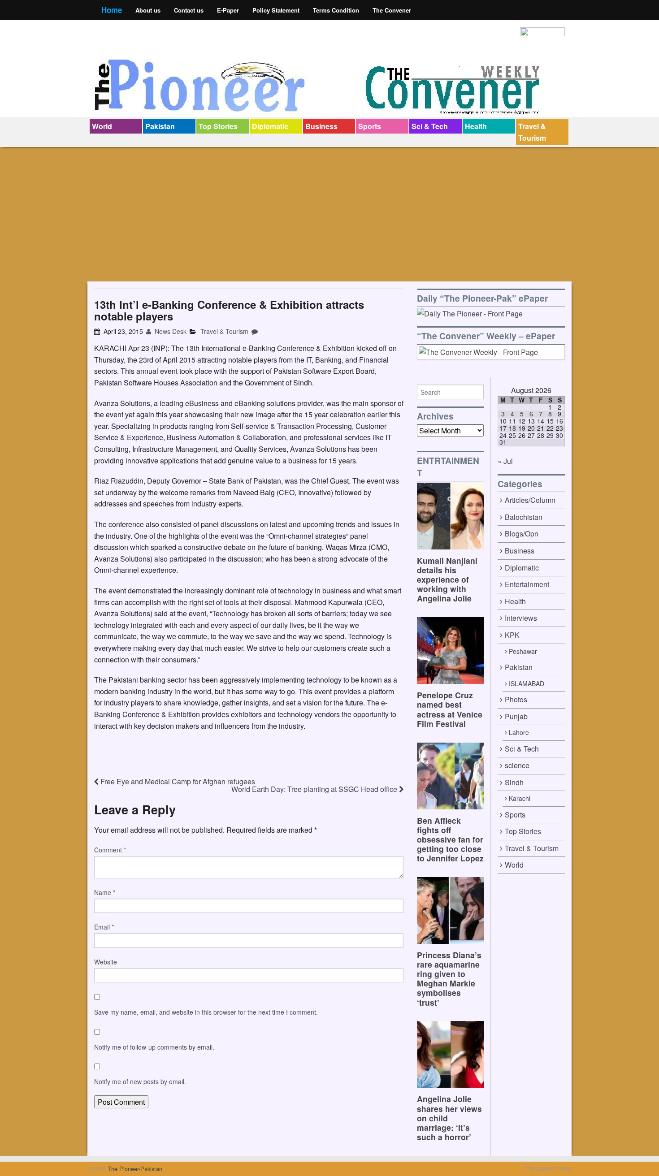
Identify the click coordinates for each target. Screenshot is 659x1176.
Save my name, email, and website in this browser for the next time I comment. (206, 1011)
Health (476, 126)
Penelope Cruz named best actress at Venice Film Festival (449, 709)
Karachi (519, 798)
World (102, 126)
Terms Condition (336, 10)
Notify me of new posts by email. (140, 1081)
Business (321, 126)
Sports (369, 126)
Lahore (519, 732)
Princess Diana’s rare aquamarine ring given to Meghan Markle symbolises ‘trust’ (449, 978)
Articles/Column (530, 500)
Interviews (521, 618)
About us (147, 10)
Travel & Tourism (532, 132)
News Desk (169, 331)
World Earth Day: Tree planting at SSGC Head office (315, 789)
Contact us (189, 10)
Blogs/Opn (521, 533)
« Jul (505, 461)
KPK (512, 635)
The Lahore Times (548, 1168)
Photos (516, 699)
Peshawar (523, 651)
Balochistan (523, 517)
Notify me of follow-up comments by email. (154, 1046)
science (517, 765)
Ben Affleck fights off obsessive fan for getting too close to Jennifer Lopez (450, 839)
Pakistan (160, 126)
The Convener (392, 10)
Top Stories (218, 126)
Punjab (516, 716)
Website (105, 961)
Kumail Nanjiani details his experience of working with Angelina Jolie (447, 579)
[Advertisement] (329, 214)
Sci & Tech (430, 126)
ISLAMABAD (526, 683)
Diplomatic (270, 126)
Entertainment (527, 584)
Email (104, 926)
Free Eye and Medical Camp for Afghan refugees (177, 781)
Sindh (514, 782)
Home (111, 9)
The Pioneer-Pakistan (134, 1168)
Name (104, 892)
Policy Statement (275, 10)
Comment (110, 849)
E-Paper (228, 10)
